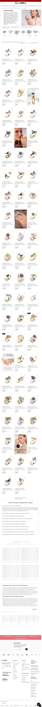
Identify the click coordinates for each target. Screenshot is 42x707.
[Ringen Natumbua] (20, 379)
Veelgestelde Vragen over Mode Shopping (34, 669)
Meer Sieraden (15, 677)
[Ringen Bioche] (20, 400)
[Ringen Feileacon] (20, 298)
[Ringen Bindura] (33, 216)
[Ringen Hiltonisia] (20, 257)
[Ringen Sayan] (33, 379)
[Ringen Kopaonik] (20, 114)
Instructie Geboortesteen (33, 696)
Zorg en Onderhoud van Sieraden (35, 674)
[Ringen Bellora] (33, 236)
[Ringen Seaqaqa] (20, 461)
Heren (14, 673)
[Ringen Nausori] (8, 257)
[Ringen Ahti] (8, 52)
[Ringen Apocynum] (8, 216)
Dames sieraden (10, 8)
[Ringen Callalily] (20, 236)
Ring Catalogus (17, 8)
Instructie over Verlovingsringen (34, 685)
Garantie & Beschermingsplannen (26, 682)
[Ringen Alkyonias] (20, 175)
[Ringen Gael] (33, 114)
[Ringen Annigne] (33, 73)
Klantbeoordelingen (25, 667)
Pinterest (7, 666)
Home (3, 8)
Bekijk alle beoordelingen (6, 663)
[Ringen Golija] (8, 236)
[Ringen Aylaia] (33, 175)
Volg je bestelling (25, 675)
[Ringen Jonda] (20, 318)
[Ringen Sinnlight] (33, 318)
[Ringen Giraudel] (20, 93)
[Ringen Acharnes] (20, 195)
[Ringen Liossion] (33, 52)
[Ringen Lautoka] (33, 441)
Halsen (14, 668)
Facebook (3, 666)
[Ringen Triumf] (8, 277)
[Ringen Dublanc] (33, 257)
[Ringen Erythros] (8, 175)
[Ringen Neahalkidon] (33, 134)
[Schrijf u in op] (26, 649)
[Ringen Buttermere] (8, 318)
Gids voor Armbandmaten (33, 693)
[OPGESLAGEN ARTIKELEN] (38, 3)
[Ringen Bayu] (8, 93)
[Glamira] (20, 3)
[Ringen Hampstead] (8, 298)
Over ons (24, 660)
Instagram (5, 666)
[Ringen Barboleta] (20, 482)
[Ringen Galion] (33, 420)
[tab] (6, 27)
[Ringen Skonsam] (8, 338)
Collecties (14, 678)
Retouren (23, 677)
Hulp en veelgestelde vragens (34, 662)
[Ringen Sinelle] (20, 52)
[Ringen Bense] (8, 400)
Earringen (15, 670)
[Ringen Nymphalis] (33, 298)
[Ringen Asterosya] (8, 134)
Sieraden (6, 8)
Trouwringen (15, 664)
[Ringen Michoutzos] (8, 154)
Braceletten (15, 671)
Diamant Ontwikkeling (35, 682)
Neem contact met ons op (26, 670)
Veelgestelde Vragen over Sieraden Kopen (34, 666)
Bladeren (15, 660)
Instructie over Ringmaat (33, 690)
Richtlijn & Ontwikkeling (34, 678)
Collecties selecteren (15, 27)
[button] (12, 48)
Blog (3, 668)
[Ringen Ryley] (20, 338)
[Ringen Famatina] (20, 154)
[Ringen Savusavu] (8, 461)
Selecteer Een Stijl (6, 27)
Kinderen (14, 675)
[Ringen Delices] (20, 359)
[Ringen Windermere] (20, 277)
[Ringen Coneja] (33, 400)
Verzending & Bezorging (35, 671)
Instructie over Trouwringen (33, 688)
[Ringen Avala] (33, 338)
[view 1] (22, 43)
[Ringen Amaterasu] (33, 461)
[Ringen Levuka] (33, 277)
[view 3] (25, 43)
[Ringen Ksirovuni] (33, 359)
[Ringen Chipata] (20, 73)
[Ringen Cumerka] (33, 195)
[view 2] (24, 43)
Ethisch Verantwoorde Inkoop (26, 665)
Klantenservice (25, 673)
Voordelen (24, 679)
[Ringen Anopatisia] (8, 482)
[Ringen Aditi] (8, 195)
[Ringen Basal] (8, 73)
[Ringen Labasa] (8, 441)
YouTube (10, 666)
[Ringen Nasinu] (8, 379)
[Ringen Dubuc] (8, 420)
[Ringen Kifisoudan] (33, 154)
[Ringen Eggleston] (20, 420)
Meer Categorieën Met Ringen (26, 27)
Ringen (21, 8)
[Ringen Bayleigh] (8, 114)
